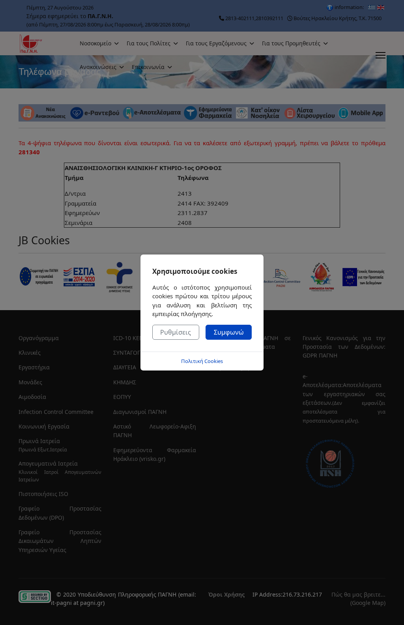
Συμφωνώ (229, 332)
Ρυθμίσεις (175, 332)
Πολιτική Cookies (202, 361)
